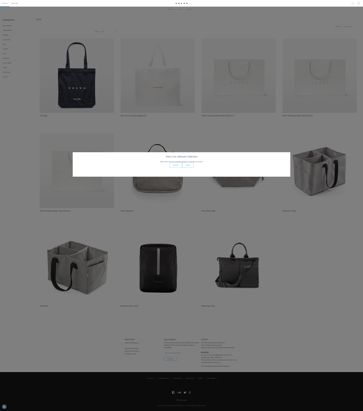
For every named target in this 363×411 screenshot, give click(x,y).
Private (188, 165)
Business (176, 165)
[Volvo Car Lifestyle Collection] (181, 3)
